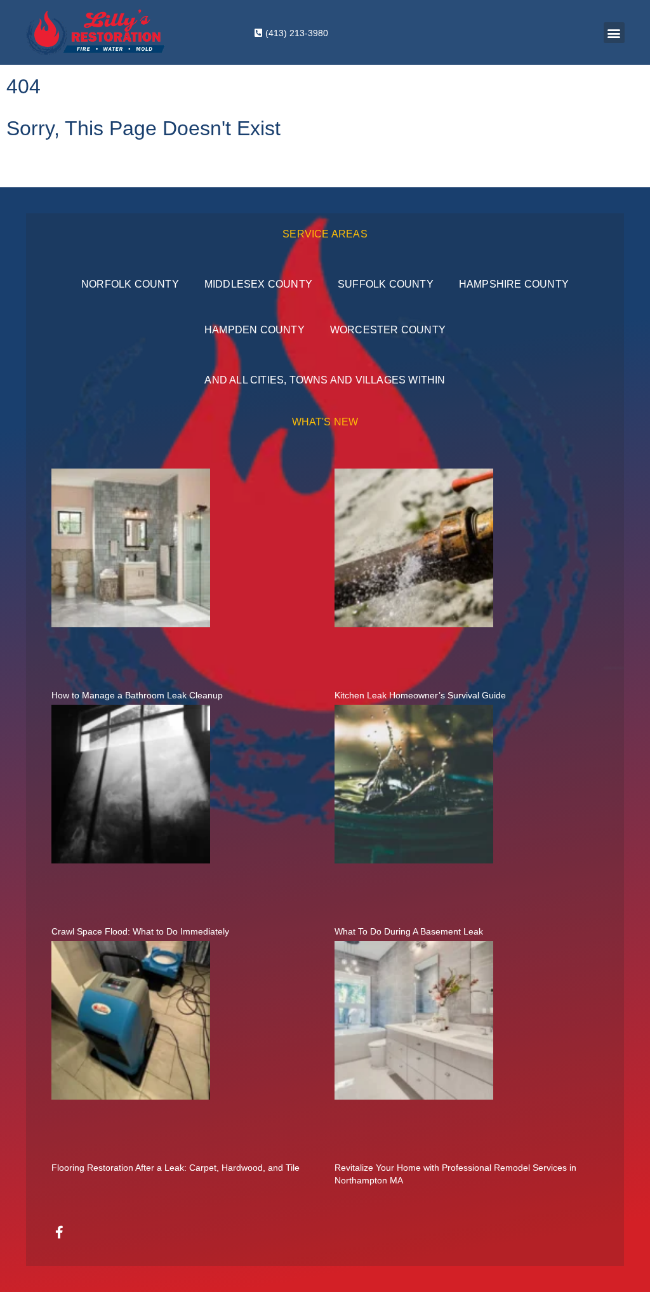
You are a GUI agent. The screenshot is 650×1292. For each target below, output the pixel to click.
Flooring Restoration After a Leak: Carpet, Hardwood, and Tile (175, 1167)
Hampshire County (514, 284)
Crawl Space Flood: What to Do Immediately (140, 931)
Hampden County (254, 329)
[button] (614, 32)
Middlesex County (258, 284)
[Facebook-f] (59, 1232)
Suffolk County (386, 284)
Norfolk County (130, 284)
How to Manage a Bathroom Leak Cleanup (137, 695)
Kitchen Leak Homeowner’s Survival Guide (420, 695)
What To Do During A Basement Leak (409, 931)
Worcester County (388, 329)
